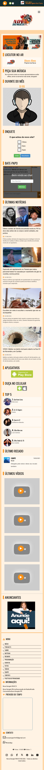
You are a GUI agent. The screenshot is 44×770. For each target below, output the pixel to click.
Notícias (7, 653)
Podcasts (8, 647)
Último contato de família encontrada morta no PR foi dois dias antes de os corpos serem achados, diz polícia (22, 231)
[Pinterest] (27, 755)
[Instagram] (7, 755)
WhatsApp (9, 743)
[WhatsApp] (12, 755)
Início (6, 644)
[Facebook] (17, 755)
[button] (39, 12)
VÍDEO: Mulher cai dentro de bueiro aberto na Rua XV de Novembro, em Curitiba (21, 350)
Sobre (7, 650)
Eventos (7, 662)
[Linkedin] (32, 755)
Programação (9, 659)
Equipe (7, 672)
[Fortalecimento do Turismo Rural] (21, 548)
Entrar (22, 187)
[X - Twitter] (22, 755)
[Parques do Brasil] (21, 520)
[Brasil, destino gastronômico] (21, 491)
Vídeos (7, 669)
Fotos (7, 666)
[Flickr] (37, 755)
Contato (7, 675)
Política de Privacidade (12, 678)
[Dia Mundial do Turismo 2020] (21, 577)
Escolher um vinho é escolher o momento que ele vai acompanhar (22, 311)
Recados (7, 656)
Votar (17, 156)
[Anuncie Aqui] (21, 611)
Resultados (25, 156)
